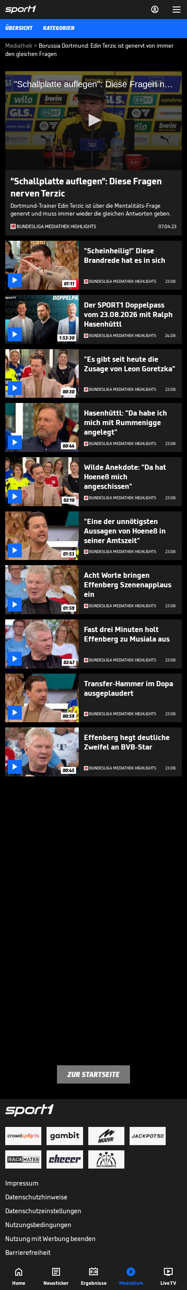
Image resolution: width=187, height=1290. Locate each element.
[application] (93, 120)
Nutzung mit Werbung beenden (50, 1238)
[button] (93, 120)
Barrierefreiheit (27, 1252)
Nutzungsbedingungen (38, 1225)
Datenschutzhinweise (36, 1197)
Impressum (22, 1183)
